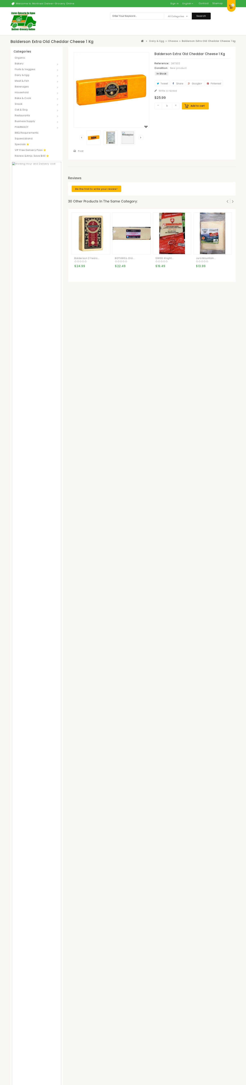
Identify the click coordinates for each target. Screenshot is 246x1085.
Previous (81, 137)
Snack (19, 104)
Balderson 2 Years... (86, 258)
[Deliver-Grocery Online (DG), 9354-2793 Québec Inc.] (23, 21)
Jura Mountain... (206, 258)
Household (21, 92)
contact (204, 3)
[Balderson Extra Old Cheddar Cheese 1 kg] (94, 138)
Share (179, 83)
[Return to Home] (142, 40)
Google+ (196, 83)
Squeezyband (24, 138)
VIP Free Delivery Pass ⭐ (30, 150)
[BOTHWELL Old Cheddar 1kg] (132, 233)
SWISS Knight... (164, 258)
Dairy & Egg (22, 75)
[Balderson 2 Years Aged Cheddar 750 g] (91, 233)
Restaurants (22, 115)
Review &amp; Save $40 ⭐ (32, 156)
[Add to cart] (77, 248)
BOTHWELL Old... (125, 258)
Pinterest (215, 83)
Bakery (19, 63)
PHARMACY (21, 127)
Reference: (162, 63)
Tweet (164, 83)
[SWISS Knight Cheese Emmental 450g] (172, 233)
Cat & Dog (21, 109)
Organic (20, 57)
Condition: (161, 68)
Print (81, 151)
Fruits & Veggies (25, 69)
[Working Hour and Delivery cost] (36, 704)
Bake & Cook (23, 98)
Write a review (167, 90)
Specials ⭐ (22, 144)
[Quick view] (92, 248)
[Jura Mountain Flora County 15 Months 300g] (213, 233)
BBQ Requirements (27, 132)
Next (141, 137)
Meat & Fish (22, 81)
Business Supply (25, 121)
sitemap (217, 3)
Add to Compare (85, 248)
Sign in (174, 3)
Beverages (22, 86)
